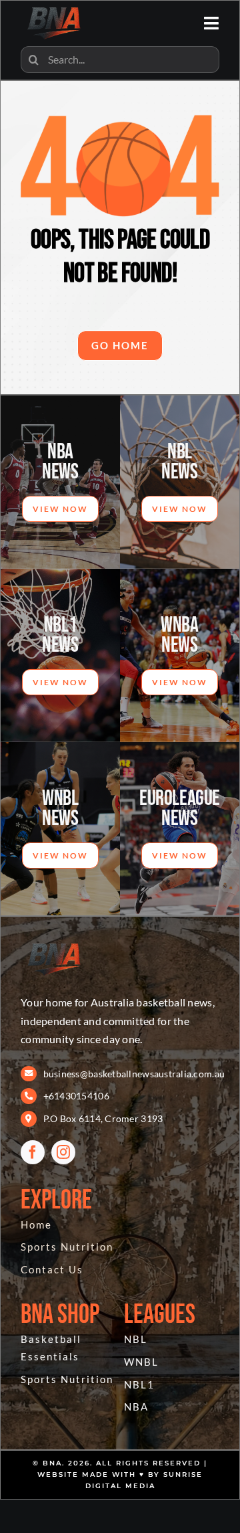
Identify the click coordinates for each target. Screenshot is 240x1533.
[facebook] (33, 1152)
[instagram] (63, 1152)
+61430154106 (76, 1095)
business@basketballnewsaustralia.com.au (134, 1073)
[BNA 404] (54, 942)
